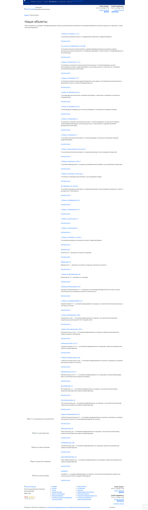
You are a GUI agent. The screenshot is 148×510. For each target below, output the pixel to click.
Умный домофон (57, 492)
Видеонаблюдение (57, 496)
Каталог (54, 488)
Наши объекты (81, 486)
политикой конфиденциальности (57, 507)
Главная (33, 1)
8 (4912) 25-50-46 (119, 10)
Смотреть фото (65, 41)
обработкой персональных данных (79, 507)
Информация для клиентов (85, 492)
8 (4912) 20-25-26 (104, 10)
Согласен (112, 507)
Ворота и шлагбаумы (58, 494)
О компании (61, 1)
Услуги (46, 1)
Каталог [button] (39, 1)
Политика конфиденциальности (87, 496)
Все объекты (53, 1)
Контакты (69, 1)
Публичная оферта (83, 494)
